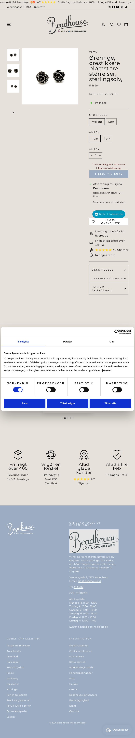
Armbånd (12, 656)
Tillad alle (110, 403)
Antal (94, 132)
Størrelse (98, 115)
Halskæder (13, 662)
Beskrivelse (103, 270)
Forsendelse (76, 656)
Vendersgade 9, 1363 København (26, 7)
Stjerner (83, 483)
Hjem (92, 51)
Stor (111, 121)
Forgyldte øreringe (18, 645)
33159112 (78, 587)
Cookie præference (80, 651)
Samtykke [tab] (23, 341)
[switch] (51, 389)
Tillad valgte (67, 403)
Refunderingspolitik (81, 667)
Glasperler (13, 684)
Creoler (11, 717)
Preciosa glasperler (18, 700)
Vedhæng (12, 678)
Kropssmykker (15, 667)
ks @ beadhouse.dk (89, 581)
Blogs (72, 705)
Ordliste (74, 711)
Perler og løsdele (17, 695)
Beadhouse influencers (83, 695)
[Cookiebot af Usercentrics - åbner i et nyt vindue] (116, 332)
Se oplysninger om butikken (109, 202)
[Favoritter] (119, 24)
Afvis (25, 403)
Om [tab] (111, 341)
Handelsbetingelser (81, 673)
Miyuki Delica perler (19, 705)
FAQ (72, 678)
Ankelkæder (14, 651)
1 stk (107, 138)
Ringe (10, 673)
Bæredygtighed (79, 700)
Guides (73, 684)
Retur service (77, 662)
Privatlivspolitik (78, 645)
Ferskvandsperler (17, 711)
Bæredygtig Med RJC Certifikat (51, 479)
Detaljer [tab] (67, 341)
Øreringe (12, 689)
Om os (73, 689)
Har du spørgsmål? (102, 288)
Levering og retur (109, 278)
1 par (95, 138)
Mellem (97, 121)
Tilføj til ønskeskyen (110, 214)
